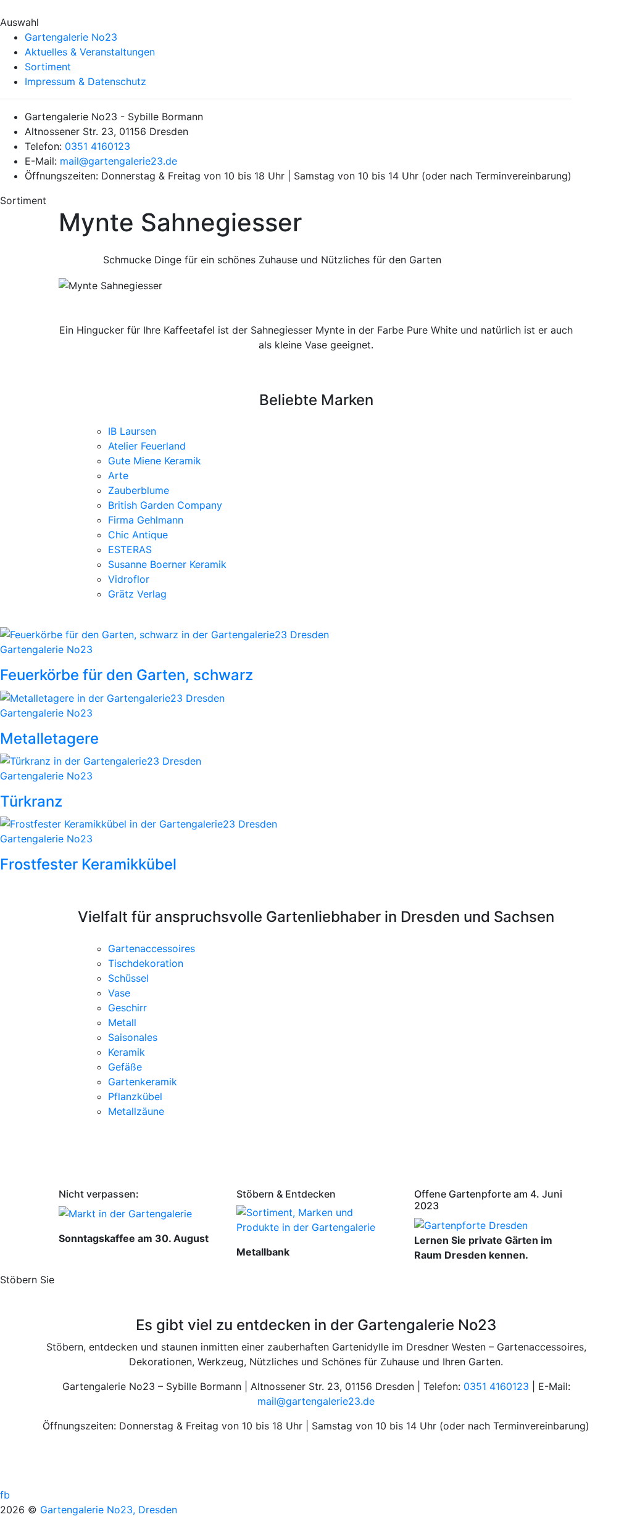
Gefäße (125, 1067)
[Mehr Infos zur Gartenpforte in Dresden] (471, 1224)
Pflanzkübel (135, 1096)
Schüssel (128, 978)
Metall (122, 1022)
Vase (119, 993)
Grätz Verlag (137, 594)
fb (5, 1495)
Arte (118, 475)
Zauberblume (138, 490)
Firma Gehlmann (145, 520)
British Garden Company (165, 505)
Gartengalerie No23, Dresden (108, 1509)
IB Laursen (132, 431)
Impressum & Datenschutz (85, 81)
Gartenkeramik (142, 1081)
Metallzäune (136, 1111)
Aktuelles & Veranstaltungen (90, 52)
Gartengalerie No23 (71, 37)
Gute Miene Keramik (154, 460)
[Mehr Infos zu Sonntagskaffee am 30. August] (125, 1212)
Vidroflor (128, 579)
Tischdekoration (145, 963)
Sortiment (48, 66)
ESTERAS (130, 549)
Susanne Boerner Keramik (167, 564)
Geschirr (127, 1007)
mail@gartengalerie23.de (118, 161)
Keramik (126, 1052)
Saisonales (132, 1037)
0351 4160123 (97, 146)
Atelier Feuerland (147, 446)
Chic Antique (138, 534)
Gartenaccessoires (151, 948)
